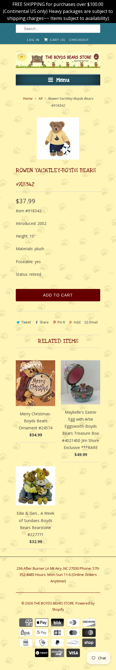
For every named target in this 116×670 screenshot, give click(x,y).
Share (44, 322)
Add (77, 322)
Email (93, 322)
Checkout (79, 40)
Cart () (57, 40)
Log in (33, 40)
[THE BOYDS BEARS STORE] (58, 61)
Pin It (61, 322)
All (40, 98)
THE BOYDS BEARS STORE (54, 603)
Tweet (26, 322)
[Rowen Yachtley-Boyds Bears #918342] (58, 138)
